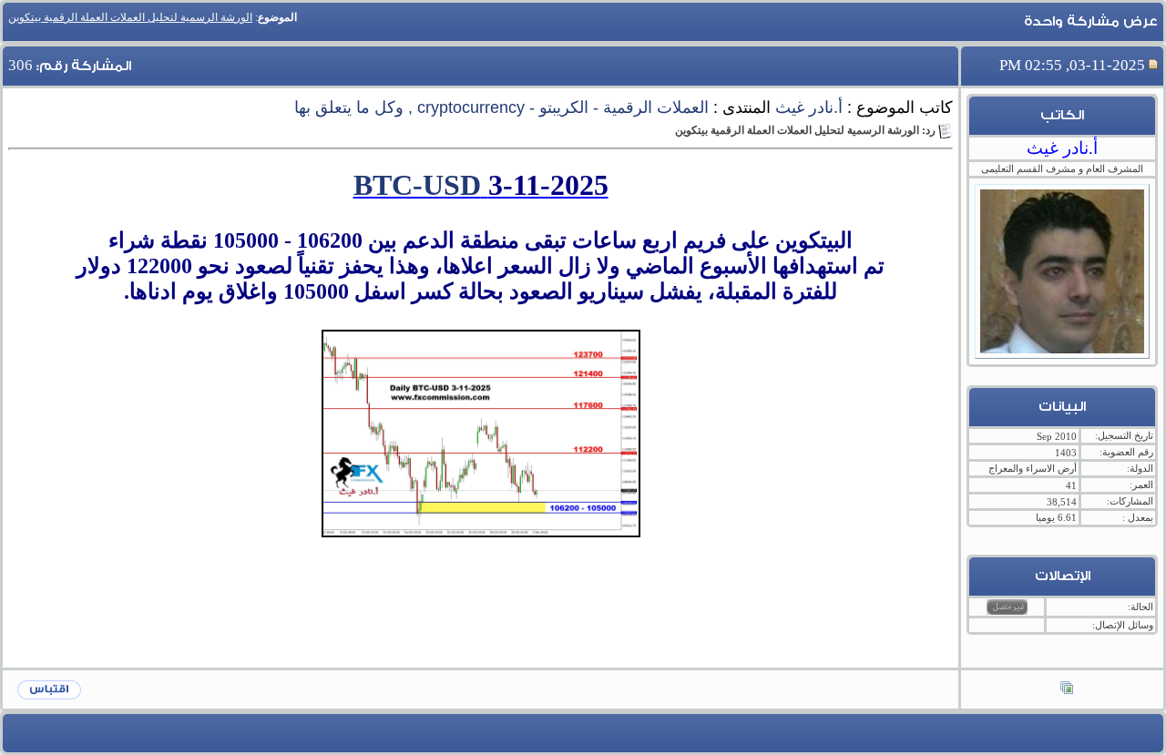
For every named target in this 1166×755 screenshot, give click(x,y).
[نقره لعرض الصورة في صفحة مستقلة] (481, 433)
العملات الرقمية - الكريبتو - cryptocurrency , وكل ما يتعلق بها (501, 107)
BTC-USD (417, 184)
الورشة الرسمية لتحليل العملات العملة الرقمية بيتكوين (130, 17)
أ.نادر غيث (809, 107)
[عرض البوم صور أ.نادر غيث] (1066, 689)
